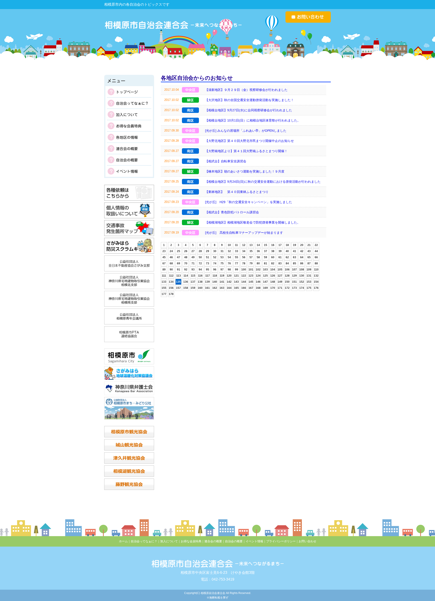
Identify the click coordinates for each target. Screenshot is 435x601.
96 (214, 269)
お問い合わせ (307, 541)
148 (272, 281)
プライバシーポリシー (281, 541)
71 (193, 263)
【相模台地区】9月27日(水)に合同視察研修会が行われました (248, 110)
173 (294, 288)
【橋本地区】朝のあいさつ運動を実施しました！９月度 (244, 171)
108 (301, 269)
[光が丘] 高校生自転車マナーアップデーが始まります (244, 232)
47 (178, 257)
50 (200, 257)
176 (316, 288)
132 (316, 275)
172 (287, 288)
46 (171, 257)
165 (236, 288)
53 (222, 257)
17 (280, 245)
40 (287, 251)
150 (287, 281)
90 (171, 269)
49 (193, 257)
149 (280, 281)
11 (236, 245)
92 (185, 269)
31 (222, 251)
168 (258, 288)
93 (193, 269)
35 (251, 251)
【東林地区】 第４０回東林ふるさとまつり (236, 192)
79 (251, 263)
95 (207, 269)
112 (171, 275)
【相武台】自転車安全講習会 (225, 161)
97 (222, 269)
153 (309, 281)
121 (236, 275)
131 (309, 275)
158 (185, 288)
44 (316, 251)
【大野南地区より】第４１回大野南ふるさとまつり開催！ (246, 151)
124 (258, 275)
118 (215, 275)
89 (164, 269)
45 (164, 257)
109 (309, 269)
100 (243, 269)
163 (222, 288)
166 (243, 288)
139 (207, 281)
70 (185, 263)
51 (207, 257)
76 (229, 263)
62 (287, 257)
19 (294, 245)
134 (171, 281)
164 (229, 288)
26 (185, 251)
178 (171, 294)
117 (207, 275)
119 (222, 275)
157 (178, 288)
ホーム (123, 541)
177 (164, 294)
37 (265, 251)
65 (309, 257)
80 (258, 263)
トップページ (129, 91)
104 (272, 269)
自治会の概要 (129, 159)
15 (265, 245)
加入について (129, 114)
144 (243, 281)
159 (193, 288)
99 (236, 269)
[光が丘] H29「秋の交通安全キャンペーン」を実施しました (248, 202)
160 (200, 288)
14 (258, 245)
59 (265, 257)
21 (309, 245)
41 (294, 251)
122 (243, 275)
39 (280, 251)
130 (301, 275)
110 (316, 269)
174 (301, 288)
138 (200, 281)
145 (251, 281)
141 (222, 281)
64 (301, 257)
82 (272, 263)
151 (294, 281)
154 (316, 281)
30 (214, 251)
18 (287, 245)
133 (164, 281)
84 (287, 263)
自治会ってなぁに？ (129, 103)
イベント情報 (129, 171)
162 (214, 288)
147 (265, 281)
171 (280, 288)
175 (309, 288)
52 (214, 257)
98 (229, 269)
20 (301, 245)
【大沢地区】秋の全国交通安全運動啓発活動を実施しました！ (249, 100)
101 (251, 269)
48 (185, 257)
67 (164, 263)
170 (272, 288)
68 (171, 263)
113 (178, 275)
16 (272, 245)
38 (272, 251)
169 (265, 288)
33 (236, 251)
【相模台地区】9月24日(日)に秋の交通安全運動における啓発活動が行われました (263, 181)
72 (200, 263)
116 (200, 275)
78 (243, 263)
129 (294, 275)
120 (229, 275)
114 (186, 275)
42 (301, 251)
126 (272, 275)
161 (207, 288)
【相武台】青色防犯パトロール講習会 (232, 212)
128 (287, 275)
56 (243, 257)
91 (178, 269)
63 (294, 257)
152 (301, 281)
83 (280, 263)
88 (316, 263)
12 (243, 245)
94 (200, 269)
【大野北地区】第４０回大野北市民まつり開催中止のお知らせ (249, 141)
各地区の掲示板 (129, 137)
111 (164, 275)
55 (236, 257)
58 (258, 257)
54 (229, 257)
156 (171, 288)
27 (193, 251)
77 (236, 263)
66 (316, 257)
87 (309, 263)
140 (214, 281)
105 (280, 269)
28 (200, 251)
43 (309, 251)
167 (251, 288)
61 (280, 257)
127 (280, 275)
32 (229, 251)
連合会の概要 (129, 148)
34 (243, 251)
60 (272, 257)
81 (265, 263)
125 (265, 275)
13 (251, 245)
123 (251, 275)
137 (193, 281)
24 (171, 251)
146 (258, 281)
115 (193, 275)
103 (265, 269)
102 (258, 269)
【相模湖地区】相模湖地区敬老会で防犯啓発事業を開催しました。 (252, 222)
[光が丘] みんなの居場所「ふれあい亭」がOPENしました (245, 130)
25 (178, 251)
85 (294, 263)
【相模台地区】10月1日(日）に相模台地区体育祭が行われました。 (252, 120)
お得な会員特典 (129, 125)
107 (294, 269)
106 (287, 269)
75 (222, 263)
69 (178, 263)
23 (164, 251)
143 (236, 281)
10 (229, 245)
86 (301, 263)
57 (251, 257)
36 (258, 251)
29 (207, 251)
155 (164, 288)
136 (185, 281)
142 (229, 281)
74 (214, 263)
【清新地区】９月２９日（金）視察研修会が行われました (246, 90)
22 (316, 245)
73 (207, 263)
